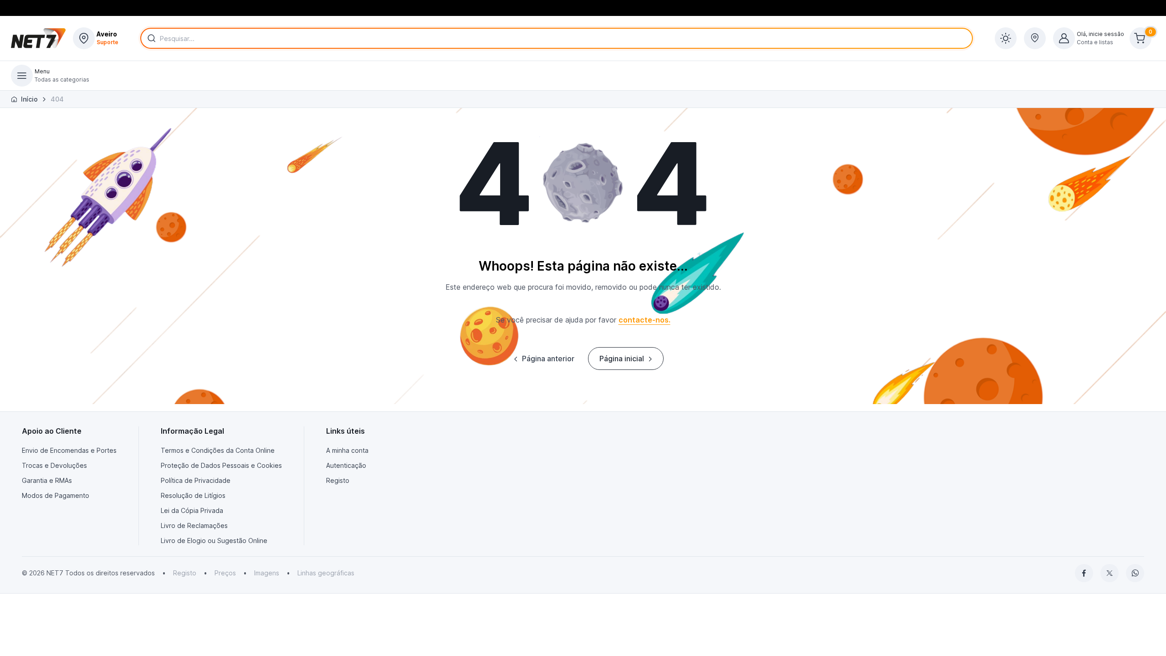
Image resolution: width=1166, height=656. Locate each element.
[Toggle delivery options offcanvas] (1035, 38)
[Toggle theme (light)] (1006, 38)
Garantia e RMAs (47, 480)
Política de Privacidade (195, 480)
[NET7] (38, 38)
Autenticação (346, 465)
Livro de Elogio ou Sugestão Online (214, 540)
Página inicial (621, 358)
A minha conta (347, 450)
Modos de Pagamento (55, 495)
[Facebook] (1084, 573)
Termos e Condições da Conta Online (218, 450)
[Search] (149, 38)
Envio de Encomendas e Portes (69, 450)
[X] (1109, 573)
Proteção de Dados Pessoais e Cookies (221, 465)
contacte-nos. (644, 319)
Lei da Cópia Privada (192, 510)
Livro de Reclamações (194, 525)
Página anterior (548, 358)
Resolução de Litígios (193, 495)
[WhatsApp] (1135, 573)
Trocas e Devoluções (54, 465)
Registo (337, 480)
